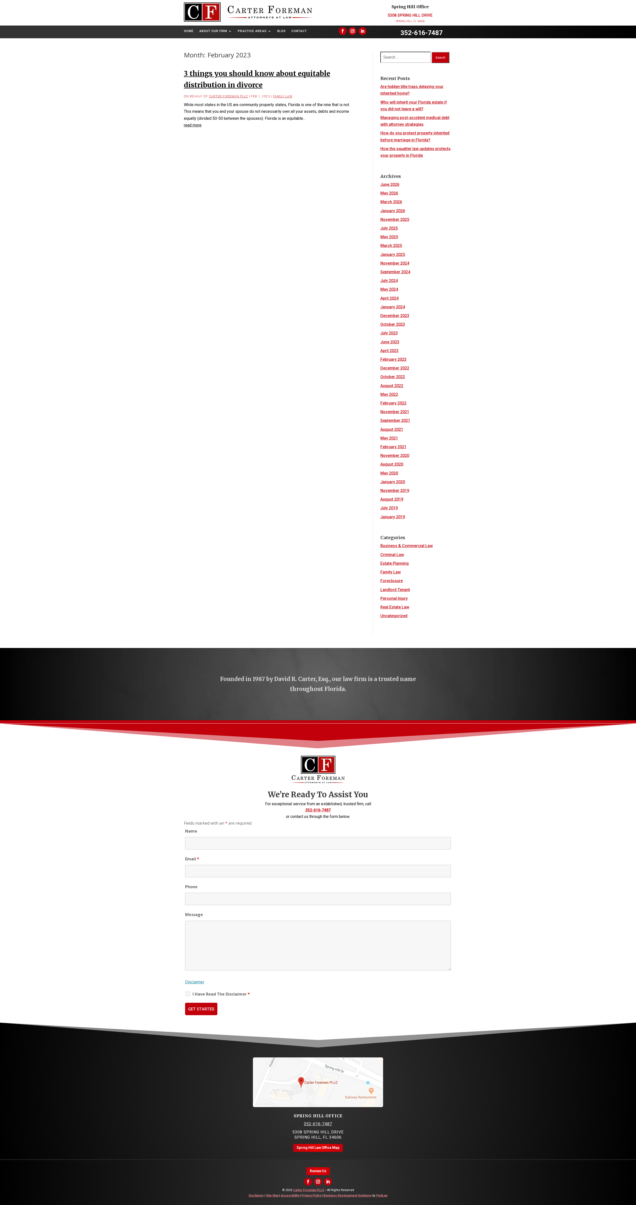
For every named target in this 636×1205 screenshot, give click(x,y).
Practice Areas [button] (252, 31)
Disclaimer (194, 982)
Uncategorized (393, 615)
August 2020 (391, 464)
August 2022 (391, 385)
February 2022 (393, 403)
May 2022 (389, 394)
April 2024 (389, 298)
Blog (281, 31)
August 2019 (391, 499)
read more (192, 125)
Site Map (272, 1195)
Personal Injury (394, 598)
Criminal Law (392, 554)
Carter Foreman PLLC (228, 96)
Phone (191, 886)
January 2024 (392, 307)
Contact (299, 31)
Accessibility (290, 1195)
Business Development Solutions (347, 1195)
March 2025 (391, 245)
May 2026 (389, 193)
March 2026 (391, 202)
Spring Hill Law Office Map (318, 1148)
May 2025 (389, 237)
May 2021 (389, 438)
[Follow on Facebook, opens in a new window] (343, 31)
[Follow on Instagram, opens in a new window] (353, 31)
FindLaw (382, 1195)
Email (192, 859)
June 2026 (389, 184)
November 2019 (394, 490)
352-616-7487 (421, 33)
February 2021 (393, 446)
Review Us (318, 1171)
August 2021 (391, 429)
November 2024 (394, 263)
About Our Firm (213, 31)
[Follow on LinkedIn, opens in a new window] (362, 31)
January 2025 (392, 254)
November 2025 (394, 219)
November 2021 (394, 411)
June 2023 (389, 342)
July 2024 (389, 280)
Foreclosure (391, 580)
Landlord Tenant (395, 589)
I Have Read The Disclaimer (221, 994)
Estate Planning (394, 563)
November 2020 (394, 455)
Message (194, 914)
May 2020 (389, 473)
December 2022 (394, 368)
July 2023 (389, 333)
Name (191, 831)
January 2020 (392, 482)
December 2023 (394, 315)
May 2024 (389, 289)
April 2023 (389, 350)
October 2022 (392, 376)
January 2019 (392, 517)
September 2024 (395, 272)
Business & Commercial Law (406, 545)
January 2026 (392, 210)
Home (189, 31)
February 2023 (393, 359)
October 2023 (392, 324)
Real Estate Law (394, 607)
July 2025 (389, 228)
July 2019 (389, 508)
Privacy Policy (311, 1195)
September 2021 (395, 420)
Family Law (282, 96)
